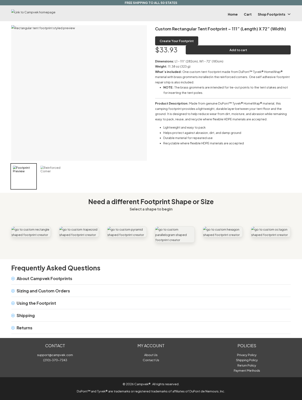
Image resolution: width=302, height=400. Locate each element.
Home (233, 14)
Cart (248, 14)
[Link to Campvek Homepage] (53, 12)
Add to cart (238, 50)
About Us (151, 355)
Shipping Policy (247, 360)
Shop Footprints (271, 14)
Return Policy (246, 365)
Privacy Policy (247, 355)
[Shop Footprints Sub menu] (289, 14)
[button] (151, 278)
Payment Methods (247, 370)
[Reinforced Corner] (51, 176)
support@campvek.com (55, 355)
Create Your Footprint (177, 41)
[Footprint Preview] (23, 176)
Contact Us (151, 360)
